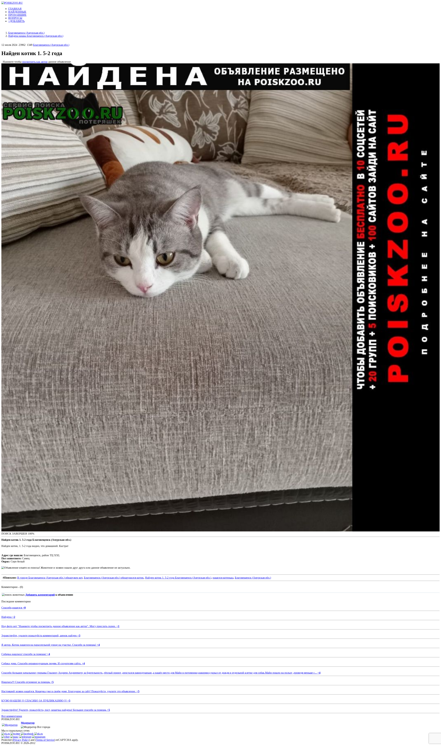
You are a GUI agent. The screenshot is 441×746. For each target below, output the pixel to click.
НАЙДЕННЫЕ (17, 11)
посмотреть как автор (35, 61)
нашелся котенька (223, 577)
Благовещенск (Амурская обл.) (51, 44)
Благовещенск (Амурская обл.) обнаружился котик (114, 577)
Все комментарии (11, 716)
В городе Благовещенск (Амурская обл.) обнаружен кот (50, 577)
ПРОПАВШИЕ (17, 14)
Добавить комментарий (40, 594)
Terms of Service (45, 739)
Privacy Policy (21, 739)
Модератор (28, 722)
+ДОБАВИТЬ (16, 21)
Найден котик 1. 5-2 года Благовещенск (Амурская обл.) (178, 577)
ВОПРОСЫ (15, 18)
